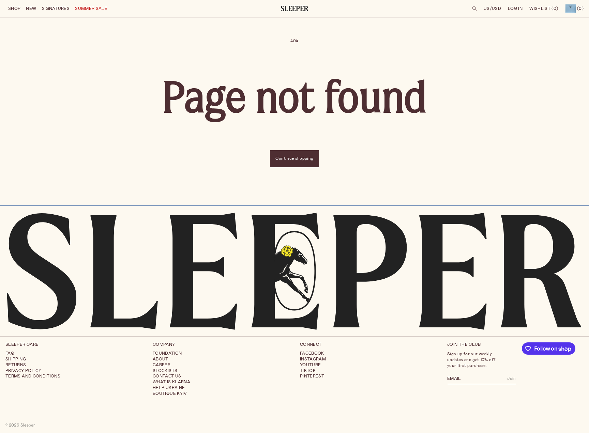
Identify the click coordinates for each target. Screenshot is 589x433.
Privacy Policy (23, 370)
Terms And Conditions (32, 376)
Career (161, 364)
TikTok (308, 370)
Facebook (312, 353)
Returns (15, 364)
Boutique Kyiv (170, 393)
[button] (14, 9)
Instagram (313, 359)
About (160, 359)
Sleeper (27, 425)
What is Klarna (171, 382)
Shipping (15, 359)
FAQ (9, 353)
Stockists (165, 370)
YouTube (310, 364)
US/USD (492, 8)
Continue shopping (294, 158)
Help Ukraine (169, 387)
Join (511, 378)
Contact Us (167, 376)
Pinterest (312, 376)
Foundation (167, 353)
